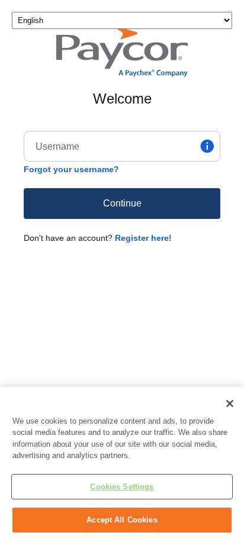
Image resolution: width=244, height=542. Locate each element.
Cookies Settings (121, 486)
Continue (122, 203)
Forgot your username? (71, 169)
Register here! (143, 238)
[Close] (230, 404)
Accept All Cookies (121, 519)
